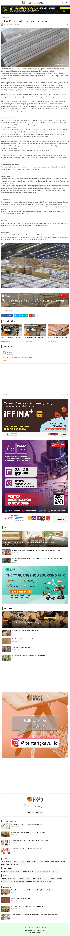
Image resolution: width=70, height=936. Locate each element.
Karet (42, 861)
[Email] (33, 315)
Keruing (47, 861)
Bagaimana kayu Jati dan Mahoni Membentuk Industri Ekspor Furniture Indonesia (35, 915)
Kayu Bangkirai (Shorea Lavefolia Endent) (24, 639)
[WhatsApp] (26, 315)
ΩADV (10, 310)
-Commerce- (29, 881)
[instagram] (41, 812)
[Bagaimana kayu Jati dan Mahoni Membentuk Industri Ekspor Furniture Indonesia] (5, 917)
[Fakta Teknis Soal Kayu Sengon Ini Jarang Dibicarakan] (5, 909)
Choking (4, 871)
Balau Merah (9, 861)
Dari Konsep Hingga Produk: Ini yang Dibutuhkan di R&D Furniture (33, 338)
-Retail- (45, 878)
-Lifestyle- (21, 881)
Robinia (13, 864)
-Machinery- (51, 878)
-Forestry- (20, 878)
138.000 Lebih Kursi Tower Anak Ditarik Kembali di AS (27, 824)
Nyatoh (3, 864)
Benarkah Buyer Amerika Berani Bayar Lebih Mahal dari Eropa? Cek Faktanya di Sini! (37, 550)
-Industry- (3, 878)
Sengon (18, 864)
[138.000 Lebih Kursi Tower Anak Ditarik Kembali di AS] (5, 826)
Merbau (63, 861)
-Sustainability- (14, 881)
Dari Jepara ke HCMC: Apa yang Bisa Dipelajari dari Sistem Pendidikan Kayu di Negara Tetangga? (37, 559)
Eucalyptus (27, 861)
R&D (8, 17)
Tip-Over (18, 871)
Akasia (3, 861)
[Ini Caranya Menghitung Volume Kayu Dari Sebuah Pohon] (6, 658)
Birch (22, 861)
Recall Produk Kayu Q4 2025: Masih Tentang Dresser (26, 849)
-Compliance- (59, 878)
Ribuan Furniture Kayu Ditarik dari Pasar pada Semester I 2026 (29, 832)
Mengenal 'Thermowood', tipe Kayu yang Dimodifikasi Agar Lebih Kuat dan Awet (58, 338)
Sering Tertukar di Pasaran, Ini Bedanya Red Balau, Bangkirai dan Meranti (32, 890)
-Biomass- (36, 881)
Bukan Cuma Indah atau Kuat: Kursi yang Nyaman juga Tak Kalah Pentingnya (11, 338)
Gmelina (34, 861)
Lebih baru (5, 394)
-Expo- (9, 878)
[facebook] (29, 812)
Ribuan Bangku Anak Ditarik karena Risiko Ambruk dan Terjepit (29, 840)
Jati (38, 861)
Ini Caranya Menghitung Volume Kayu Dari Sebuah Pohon (29, 655)
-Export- (40, 878)
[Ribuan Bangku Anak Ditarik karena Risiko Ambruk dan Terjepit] (5, 843)
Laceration (55, 871)
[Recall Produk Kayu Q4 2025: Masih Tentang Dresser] (5, 851)
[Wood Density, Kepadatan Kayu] (6, 649)
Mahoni (52, 861)
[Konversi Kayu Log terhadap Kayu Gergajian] (6, 633)
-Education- (50, 881)
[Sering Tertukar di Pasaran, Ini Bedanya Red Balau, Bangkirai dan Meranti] (5, 892)
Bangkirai (16, 861)
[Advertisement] (35, 676)
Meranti (57, 861)
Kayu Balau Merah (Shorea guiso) (21, 898)
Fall (12, 871)
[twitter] (33, 812)
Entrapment (27, 871)
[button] (2, 2)
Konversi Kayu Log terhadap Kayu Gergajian (25, 631)
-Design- (14, 878)
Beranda (3, 17)
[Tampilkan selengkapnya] (37, 315)
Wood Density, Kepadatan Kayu (21, 647)
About (38, 927)
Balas (4, 360)
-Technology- (28, 878)
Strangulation (36, 871)
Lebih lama (65, 394)
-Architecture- (4, 881)
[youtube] (37, 812)
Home (26, 927)
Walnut (23, 864)
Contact (43, 927)
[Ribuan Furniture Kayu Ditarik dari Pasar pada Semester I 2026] (5, 834)
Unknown (10, 352)
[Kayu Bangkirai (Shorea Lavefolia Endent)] (6, 641)
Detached (46, 871)
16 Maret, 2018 (11, 354)
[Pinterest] (30, 315)
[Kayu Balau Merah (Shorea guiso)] (5, 900)
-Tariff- (34, 878)
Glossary (31, 927)
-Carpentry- (43, 881)
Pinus (7, 864)
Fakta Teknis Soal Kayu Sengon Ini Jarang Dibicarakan (27, 906)
